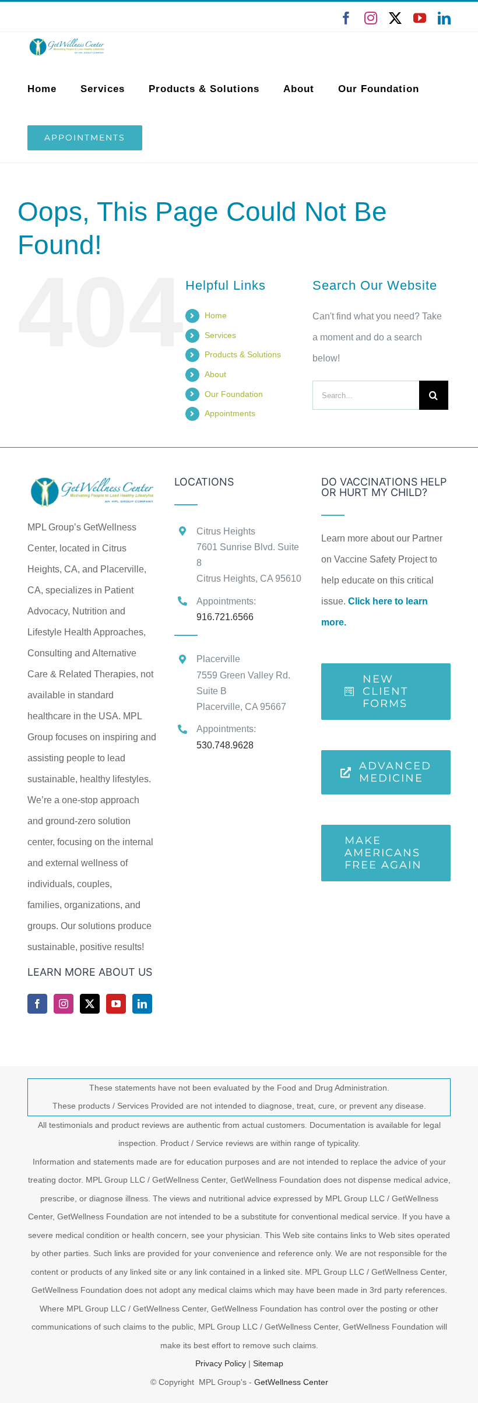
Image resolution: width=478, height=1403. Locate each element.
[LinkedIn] (142, 1004)
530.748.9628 (225, 745)
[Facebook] (37, 1004)
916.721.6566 (225, 617)
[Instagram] (63, 1004)
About (215, 374)
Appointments (230, 413)
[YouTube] (116, 1004)
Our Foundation (234, 394)
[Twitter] (90, 1004)
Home (216, 315)
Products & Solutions (243, 354)
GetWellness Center (291, 1382)
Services (220, 335)
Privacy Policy (220, 1363)
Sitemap (268, 1363)
